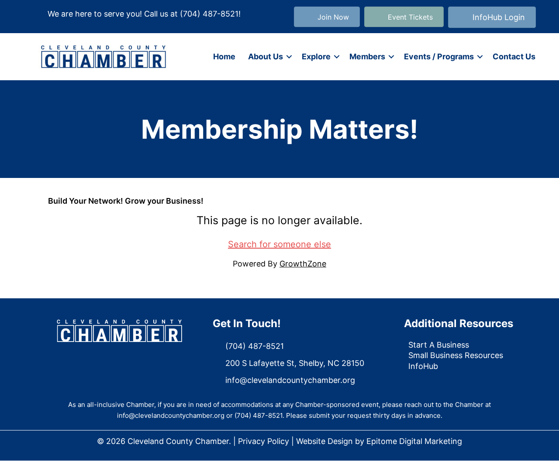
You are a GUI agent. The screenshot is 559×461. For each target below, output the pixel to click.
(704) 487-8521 (209, 13)
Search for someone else (279, 244)
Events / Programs (439, 56)
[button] (289, 57)
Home (224, 56)
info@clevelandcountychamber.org (170, 415)
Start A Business (438, 344)
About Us (265, 56)
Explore (316, 56)
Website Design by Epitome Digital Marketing (379, 441)
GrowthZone (303, 263)
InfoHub (423, 366)
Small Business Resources (455, 355)
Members (367, 56)
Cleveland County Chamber (178, 441)
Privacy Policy (263, 441)
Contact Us (514, 56)
